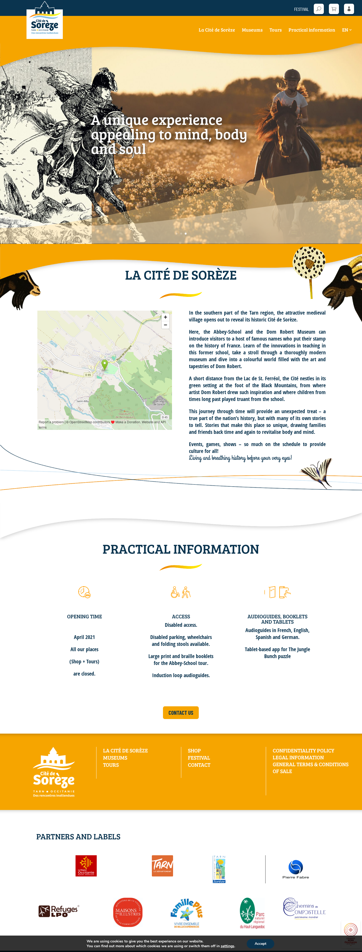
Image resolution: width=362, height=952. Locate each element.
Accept (260, 943)
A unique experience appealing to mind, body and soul (169, 133)
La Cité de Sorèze (217, 30)
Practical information (312, 30)
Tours (276, 30)
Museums (252, 30)
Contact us (181, 712)
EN (345, 30)
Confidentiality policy (303, 750)
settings (227, 946)
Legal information (298, 757)
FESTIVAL (199, 757)
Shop (194, 750)
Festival (301, 9)
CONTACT (199, 764)
